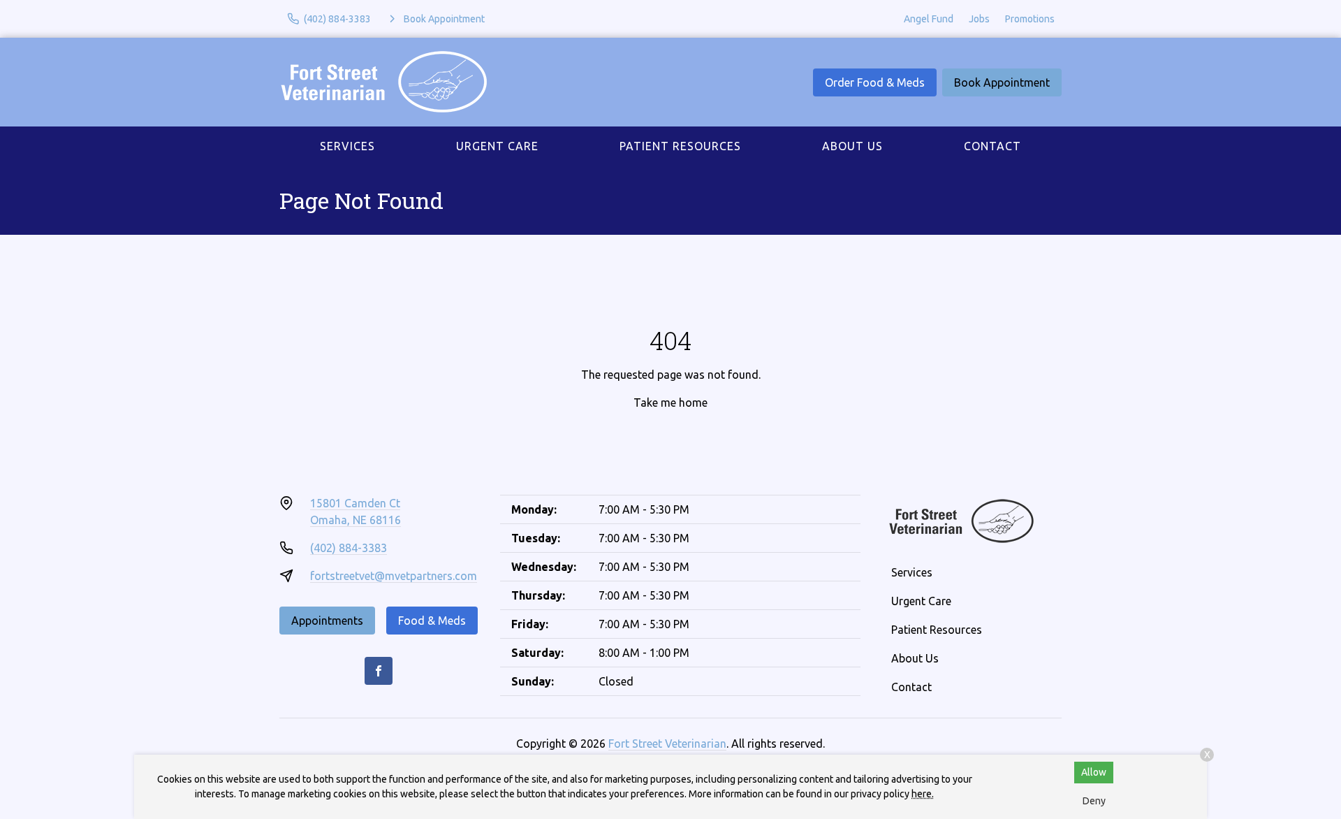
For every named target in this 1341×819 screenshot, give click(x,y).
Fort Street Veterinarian (667, 743)
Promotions (1030, 18)
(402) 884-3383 (348, 548)
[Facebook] (379, 671)
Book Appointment (1002, 82)
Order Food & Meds (875, 82)
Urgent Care (497, 146)
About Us (852, 146)
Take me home (670, 402)
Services (347, 146)
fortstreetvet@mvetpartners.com (393, 576)
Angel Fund (928, 18)
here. (922, 793)
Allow (1093, 772)
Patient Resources (680, 146)
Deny (1094, 800)
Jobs (979, 18)
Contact (992, 146)
